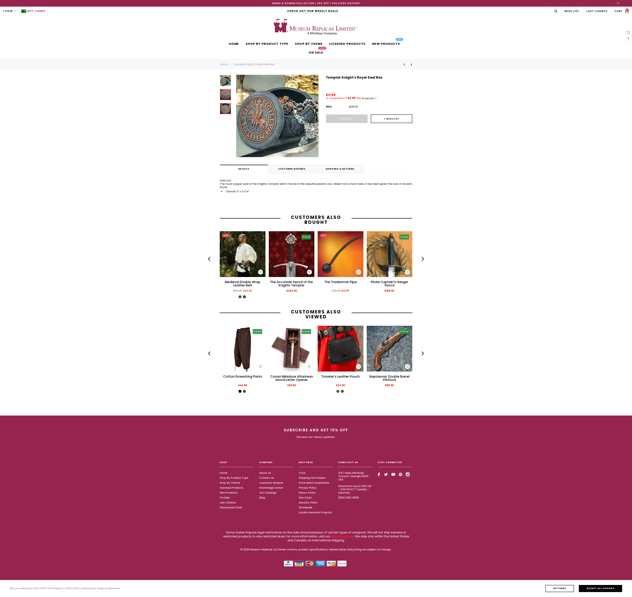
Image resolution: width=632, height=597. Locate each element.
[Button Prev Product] (405, 64)
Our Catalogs (267, 493)
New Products (229, 493)
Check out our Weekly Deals (312, 11)
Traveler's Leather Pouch (340, 377)
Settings (559, 588)
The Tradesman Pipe (340, 282)
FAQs (302, 473)
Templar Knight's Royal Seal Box (254, 64)
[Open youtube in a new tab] (393, 474)
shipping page (342, 536)
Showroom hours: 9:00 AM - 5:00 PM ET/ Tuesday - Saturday (354, 489)
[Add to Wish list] (260, 272)
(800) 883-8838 (348, 498)
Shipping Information (312, 478)
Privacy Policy (307, 488)
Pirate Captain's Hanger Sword (389, 283)
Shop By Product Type (234, 478)
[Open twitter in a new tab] (386, 474)
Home (223, 64)
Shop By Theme (230, 483)
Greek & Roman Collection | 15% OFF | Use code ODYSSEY (316, 3)
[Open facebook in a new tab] (379, 474)
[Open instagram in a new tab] (408, 474)
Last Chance (228, 502)
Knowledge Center (271, 488)
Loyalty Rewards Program (315, 512)
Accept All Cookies (600, 588)
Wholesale (305, 507)
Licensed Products (231, 488)
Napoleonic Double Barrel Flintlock (389, 378)
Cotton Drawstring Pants (242, 377)
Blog (262, 498)
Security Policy (308, 502)
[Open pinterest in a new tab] (400, 474)
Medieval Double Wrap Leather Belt (242, 283)
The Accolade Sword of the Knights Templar (291, 283)
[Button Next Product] (410, 64)
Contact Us (266, 478)
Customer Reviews (271, 483)
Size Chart (305, 498)
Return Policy (307, 493)
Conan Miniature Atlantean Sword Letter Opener (291, 378)
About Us (265, 473)
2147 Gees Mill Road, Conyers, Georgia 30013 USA (353, 476)
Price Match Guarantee (314, 483)
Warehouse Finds (231, 507)
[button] (369, 98)
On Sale (225, 498)
